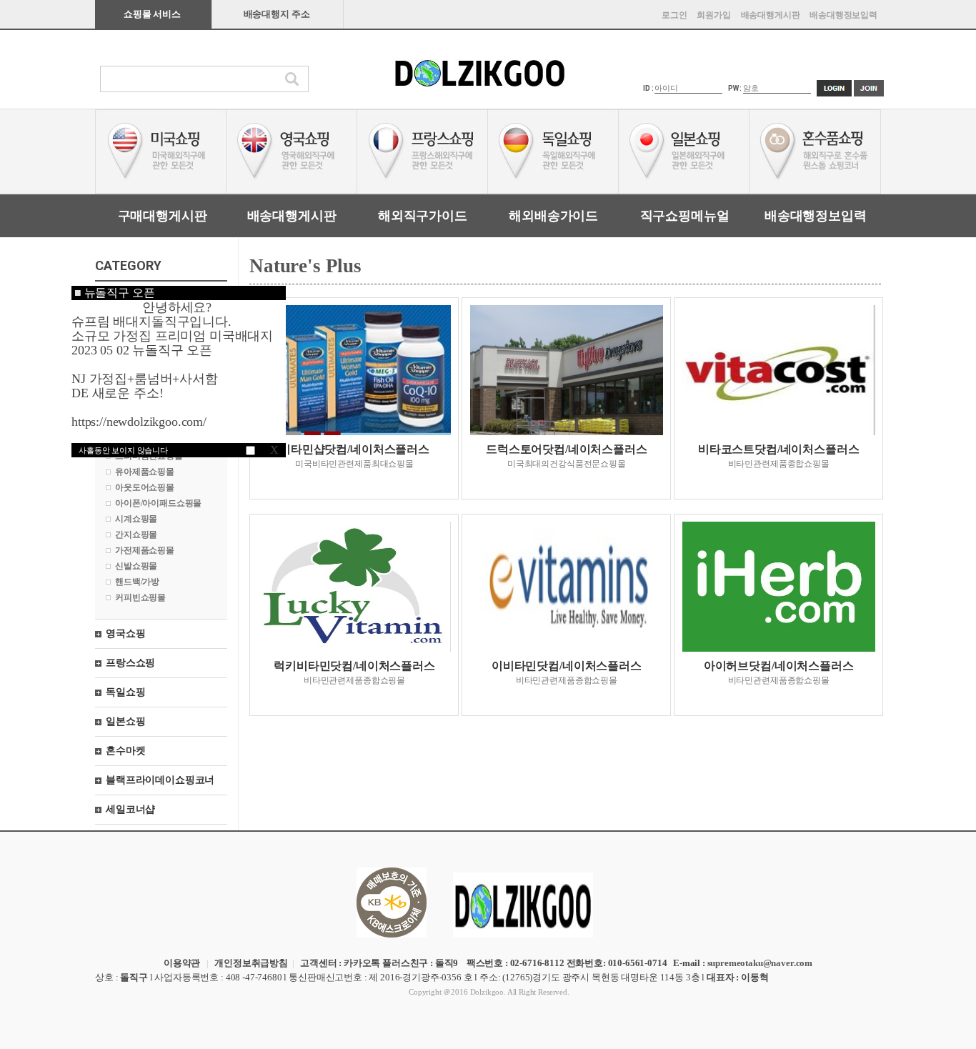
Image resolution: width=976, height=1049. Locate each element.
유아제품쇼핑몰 (144, 472)
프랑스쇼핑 (130, 662)
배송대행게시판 (770, 15)
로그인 (674, 15)
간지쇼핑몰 (136, 535)
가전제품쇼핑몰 (144, 550)
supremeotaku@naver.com (759, 963)
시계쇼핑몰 (136, 519)
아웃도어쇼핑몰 (144, 487)
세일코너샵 (130, 809)
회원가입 (713, 15)
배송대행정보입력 (843, 15)
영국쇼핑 (125, 633)
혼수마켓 (125, 750)
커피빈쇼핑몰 (140, 597)
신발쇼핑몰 (136, 566)
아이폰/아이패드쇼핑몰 (158, 503)
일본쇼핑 (125, 721)
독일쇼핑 (125, 692)
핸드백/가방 (137, 582)
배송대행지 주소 (277, 14)
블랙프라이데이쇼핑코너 (160, 780)
